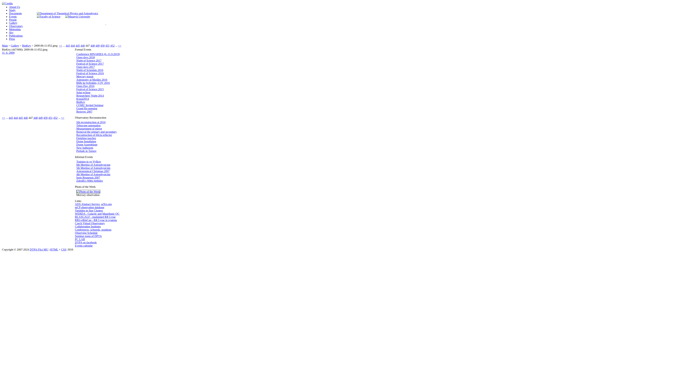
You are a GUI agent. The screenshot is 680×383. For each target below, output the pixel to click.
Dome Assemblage (86, 144)
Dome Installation (86, 141)
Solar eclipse (83, 92)
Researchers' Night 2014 (90, 95)
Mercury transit (84, 76)
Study (12, 10)
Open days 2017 (85, 66)
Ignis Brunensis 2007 (88, 177)
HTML (54, 249)
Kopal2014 (82, 98)
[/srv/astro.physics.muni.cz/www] (106, 23)
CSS (63, 249)
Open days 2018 (85, 57)
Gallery (13, 22)
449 (97, 45)
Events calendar (84, 245)
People (13, 19)
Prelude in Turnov (86, 150)
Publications (16, 35)
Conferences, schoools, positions (93, 229)
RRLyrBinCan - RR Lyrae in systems (96, 220)
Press (12, 38)
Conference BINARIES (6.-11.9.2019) (98, 54)
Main (5, 45)
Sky (11, 32)
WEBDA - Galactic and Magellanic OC (97, 213)
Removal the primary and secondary (96, 131)
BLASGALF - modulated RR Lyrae (95, 216)
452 (112, 45)
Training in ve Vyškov (88, 161)
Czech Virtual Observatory (90, 223)
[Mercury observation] (88, 191)
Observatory (16, 26)
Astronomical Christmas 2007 (93, 171)
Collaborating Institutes (88, 226)
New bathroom (84, 147)
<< (60, 45)
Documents (15, 13)
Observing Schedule (86, 232)
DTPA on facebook (86, 242)
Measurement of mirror (89, 128)
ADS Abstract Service (87, 204)
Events (13, 16)
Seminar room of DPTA (88, 236)
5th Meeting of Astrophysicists (93, 168)
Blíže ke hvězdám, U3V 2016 (93, 82)
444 (73, 45)
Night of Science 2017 (88, 60)
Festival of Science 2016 (90, 73)
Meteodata (15, 29)
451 (107, 45)
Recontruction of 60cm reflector (94, 135)
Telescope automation (88, 125)
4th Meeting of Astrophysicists (93, 174)
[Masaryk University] (77, 16)
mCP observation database (89, 207)
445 (78, 45)
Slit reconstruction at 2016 (91, 122)
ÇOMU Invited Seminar (89, 105)
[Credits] (7, 3)
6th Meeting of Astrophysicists (93, 164)
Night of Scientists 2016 (89, 70)
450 (102, 45)
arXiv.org (106, 204)
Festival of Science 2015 (90, 89)
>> (119, 45)
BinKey (26, 45)
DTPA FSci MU (39, 249)
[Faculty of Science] (48, 16)
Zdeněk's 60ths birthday (89, 180)
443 (68, 45)
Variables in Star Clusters (89, 210)
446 (83, 45)
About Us (14, 7)
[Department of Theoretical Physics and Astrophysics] (67, 13)
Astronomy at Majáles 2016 (91, 79)
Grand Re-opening (86, 108)
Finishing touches (86, 138)
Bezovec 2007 (84, 111)
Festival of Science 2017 (90, 63)
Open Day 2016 (85, 86)
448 (92, 45)
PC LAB (80, 239)
